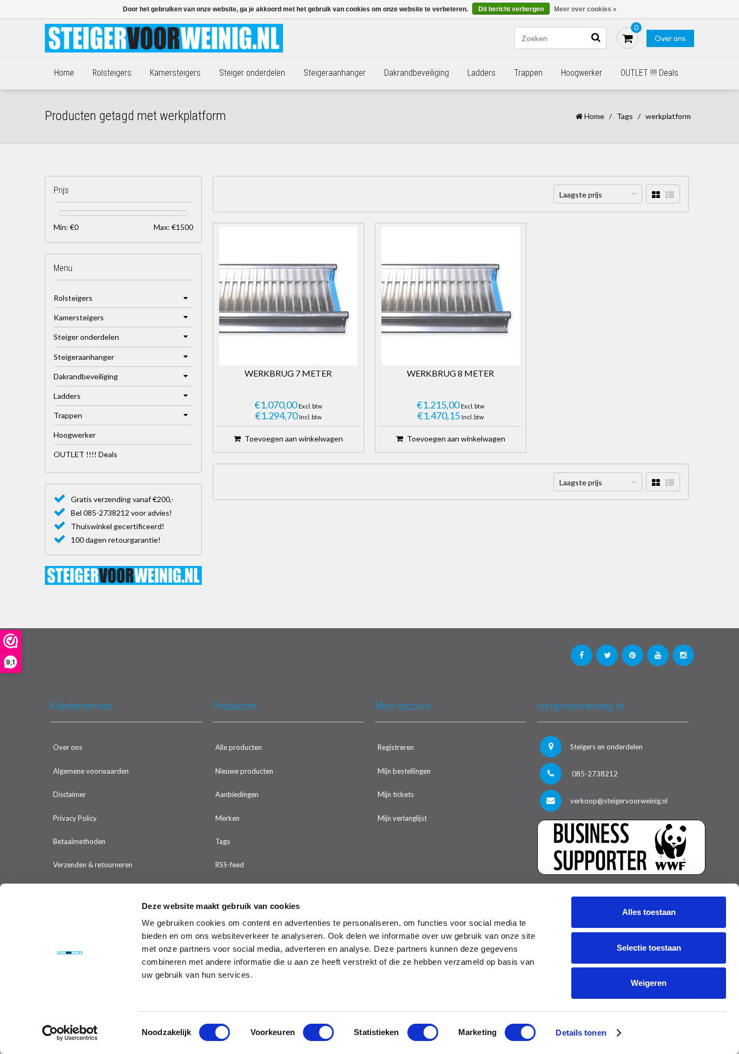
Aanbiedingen (237, 794)
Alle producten (238, 747)
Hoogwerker (581, 73)
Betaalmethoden (79, 841)
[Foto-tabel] (656, 194)
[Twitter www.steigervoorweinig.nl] (607, 655)
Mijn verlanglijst (402, 818)
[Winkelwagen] (627, 38)
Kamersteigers (175, 73)
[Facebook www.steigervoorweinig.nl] (581, 655)
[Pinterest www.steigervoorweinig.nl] (632, 655)
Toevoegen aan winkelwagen (294, 438)
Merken (227, 818)
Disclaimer (69, 794)
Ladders (481, 73)
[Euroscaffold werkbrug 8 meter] (450, 296)
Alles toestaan (649, 912)
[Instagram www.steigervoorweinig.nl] (683, 655)
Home (64, 73)
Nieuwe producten (244, 771)
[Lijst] (669, 194)
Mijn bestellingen (404, 771)
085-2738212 (594, 773)
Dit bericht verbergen (511, 9)
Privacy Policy (75, 818)
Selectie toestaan (649, 947)
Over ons (670, 38)
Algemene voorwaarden (91, 771)
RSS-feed (229, 864)
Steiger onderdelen (252, 73)
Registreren (396, 747)
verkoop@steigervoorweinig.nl (619, 800)
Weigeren (649, 982)
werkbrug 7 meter (288, 373)
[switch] (318, 1032)
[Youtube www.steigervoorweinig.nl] (658, 655)
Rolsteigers (112, 73)
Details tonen (581, 1032)
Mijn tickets (396, 794)
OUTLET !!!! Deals (649, 73)
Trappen (528, 73)
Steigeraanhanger (334, 73)
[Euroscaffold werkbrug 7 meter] (288, 296)
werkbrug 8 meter (450, 373)
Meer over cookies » (585, 9)
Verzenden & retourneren (93, 864)
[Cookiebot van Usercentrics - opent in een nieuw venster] (70, 1033)
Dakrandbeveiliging (416, 73)
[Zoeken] (595, 38)
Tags (625, 116)
